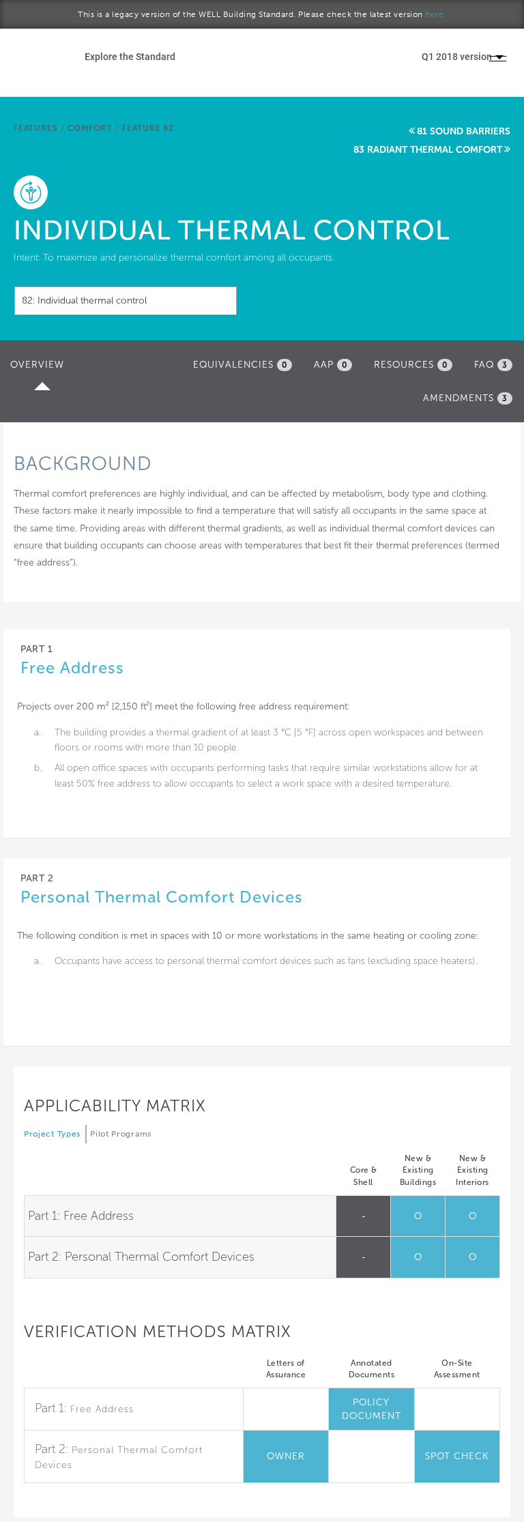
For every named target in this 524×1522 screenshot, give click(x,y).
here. (435, 14)
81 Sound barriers (463, 131)
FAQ (491, 364)
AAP (330, 364)
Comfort (90, 128)
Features (35, 128)
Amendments (465, 398)
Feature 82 (148, 128)
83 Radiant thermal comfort (427, 150)
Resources (411, 364)
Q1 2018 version (458, 56)
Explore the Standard (130, 56)
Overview (40, 369)
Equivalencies (240, 364)
